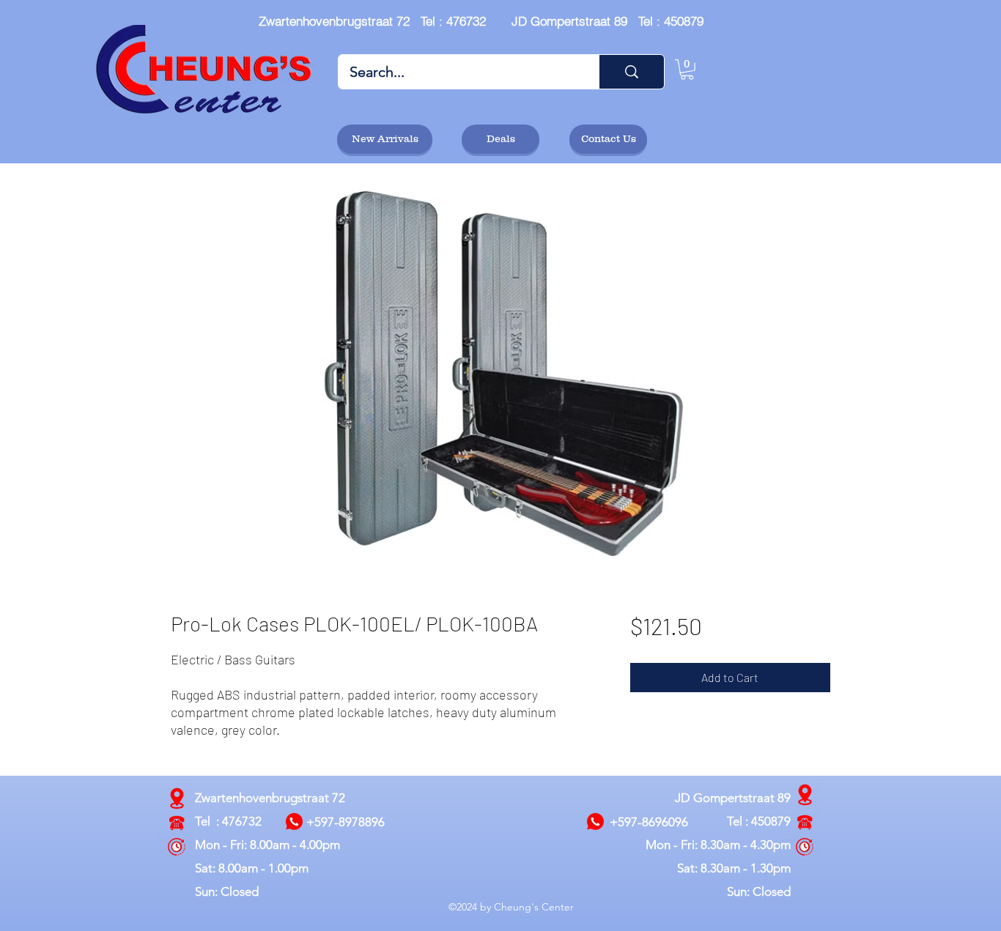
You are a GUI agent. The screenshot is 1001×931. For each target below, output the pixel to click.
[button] (687, 69)
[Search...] (631, 72)
